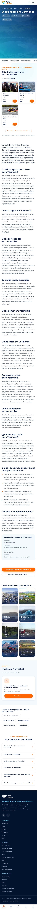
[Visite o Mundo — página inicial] (7, 2)
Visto (3, 860)
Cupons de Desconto (8, 857)
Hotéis (4, 826)
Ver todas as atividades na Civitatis (17, 131)
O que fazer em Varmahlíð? (18, 768)
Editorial (4, 885)
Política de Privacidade (8, 888)
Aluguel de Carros (7, 848)
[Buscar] (29, 2)
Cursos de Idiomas (7, 869)
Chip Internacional (7, 851)
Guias (3, 835)
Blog (3, 838)
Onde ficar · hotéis (9, 720)
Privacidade (5, 901)
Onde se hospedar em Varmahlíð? (18, 761)
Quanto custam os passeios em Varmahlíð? (18, 783)
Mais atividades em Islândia (12, 716)
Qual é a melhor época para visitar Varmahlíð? (18, 747)
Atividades (9, 8)
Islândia (21, 8)
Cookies (12, 901)
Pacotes (4, 829)
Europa (15, 8)
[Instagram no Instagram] (3, 815)
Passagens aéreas (23, 720)
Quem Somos (5, 877)
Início (3, 8)
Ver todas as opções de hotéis (17, 575)
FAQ (3, 882)
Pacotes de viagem (9, 725)
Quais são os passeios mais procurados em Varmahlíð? (18, 775)
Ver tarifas (17, 696)
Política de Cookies (7, 891)
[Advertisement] (18, 38)
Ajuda (16, 901)
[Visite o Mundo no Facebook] (8, 815)
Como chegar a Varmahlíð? (18, 754)
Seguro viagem (23, 725)
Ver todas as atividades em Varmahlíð (17, 569)
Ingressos (4, 866)
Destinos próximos (26, 60)
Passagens (5, 832)
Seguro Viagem (6, 845)
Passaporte (5, 863)
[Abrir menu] (33, 2)
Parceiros (4, 879)
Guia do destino (14, 60)
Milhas (3, 854)
